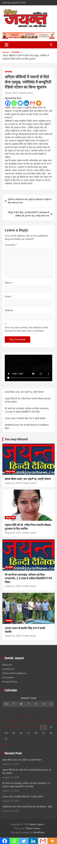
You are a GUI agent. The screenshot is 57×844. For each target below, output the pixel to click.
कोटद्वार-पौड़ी (10, 471)
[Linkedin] (26, 103)
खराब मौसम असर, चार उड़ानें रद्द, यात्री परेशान (24, 392)
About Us (7, 664)
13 (28, 721)
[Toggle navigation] (6, 44)
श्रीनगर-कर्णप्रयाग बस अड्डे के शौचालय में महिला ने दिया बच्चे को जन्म (30, 201)
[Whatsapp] (14, 103)
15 (43, 721)
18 (13, 727)
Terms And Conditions (14, 673)
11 (13, 721)
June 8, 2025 (11, 93)
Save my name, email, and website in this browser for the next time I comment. (26, 329)
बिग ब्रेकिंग (9, 567)
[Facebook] (8, 103)
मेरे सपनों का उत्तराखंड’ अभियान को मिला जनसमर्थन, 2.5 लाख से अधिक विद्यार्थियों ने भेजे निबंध (28, 578)
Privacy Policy (9, 681)
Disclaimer (8, 677)
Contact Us (8, 669)
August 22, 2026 (13, 483)
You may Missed (16, 439)
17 (6, 727)
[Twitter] (20, 103)
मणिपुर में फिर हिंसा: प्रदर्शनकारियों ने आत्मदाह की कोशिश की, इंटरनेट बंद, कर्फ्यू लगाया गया (28, 214)
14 (36, 721)
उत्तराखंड (8, 71)
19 (21, 727)
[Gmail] (32, 103)
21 (36, 727)
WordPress (39, 832)
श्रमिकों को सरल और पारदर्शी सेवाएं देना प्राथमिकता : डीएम (27, 806)
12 (21, 721)
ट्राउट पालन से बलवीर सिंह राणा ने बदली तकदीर (25, 418)
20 (28, 727)
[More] (38, 103)
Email (8, 296)
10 (6, 721)
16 (51, 721)
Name (9, 282)
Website (9, 310)
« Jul (4, 744)
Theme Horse (32, 828)
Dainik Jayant (26, 93)
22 (43, 727)
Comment (11, 244)
